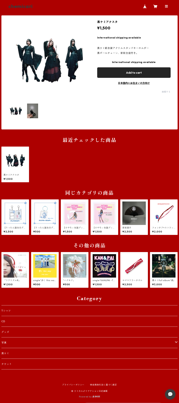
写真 (4, 342)
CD (3, 321)
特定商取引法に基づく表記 (103, 384)
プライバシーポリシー (73, 384)
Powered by (85, 396)
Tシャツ (6, 310)
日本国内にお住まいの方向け (134, 83)
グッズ (5, 332)
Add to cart (134, 72)
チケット (6, 364)
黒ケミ (5, 353)
